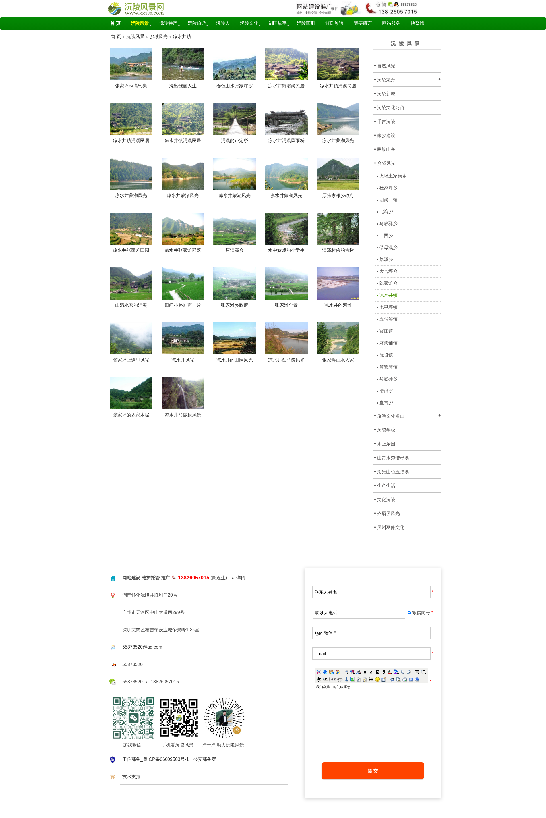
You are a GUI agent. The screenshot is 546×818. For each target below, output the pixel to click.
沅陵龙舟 (407, 79)
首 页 (116, 36)
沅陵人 (223, 23)
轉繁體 (417, 23)
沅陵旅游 (197, 23)
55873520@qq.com (142, 647)
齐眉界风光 (387, 513)
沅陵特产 (168, 23)
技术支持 (131, 776)
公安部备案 (204, 759)
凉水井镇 (182, 36)
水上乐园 (384, 443)
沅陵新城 (384, 93)
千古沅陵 (384, 121)
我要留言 (363, 23)
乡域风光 (159, 36)
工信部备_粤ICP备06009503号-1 (155, 759)
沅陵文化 (249, 23)
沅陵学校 (384, 429)
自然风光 (384, 65)
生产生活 (384, 485)
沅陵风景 (134, 36)
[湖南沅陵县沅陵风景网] (140, 14)
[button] (319, 672)
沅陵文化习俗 (389, 107)
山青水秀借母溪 (391, 457)
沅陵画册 (306, 23)
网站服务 (391, 23)
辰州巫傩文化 (389, 527)
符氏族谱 (334, 23)
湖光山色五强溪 (391, 471)
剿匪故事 (277, 23)
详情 (240, 577)
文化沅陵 (384, 499)
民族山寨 (384, 149)
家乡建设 (384, 135)
